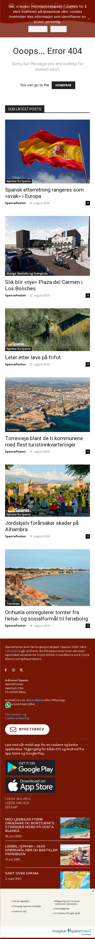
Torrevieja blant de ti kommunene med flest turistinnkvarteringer (44, 441)
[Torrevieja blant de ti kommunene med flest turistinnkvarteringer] (47, 404)
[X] (21, 670)
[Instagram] (13, 670)
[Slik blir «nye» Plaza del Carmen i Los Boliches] (47, 246)
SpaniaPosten (15, 203)
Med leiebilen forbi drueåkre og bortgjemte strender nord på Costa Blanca (29, 825)
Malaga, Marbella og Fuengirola (27, 273)
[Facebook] (5, 670)
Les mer (58, 29)
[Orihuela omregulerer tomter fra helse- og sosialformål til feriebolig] (47, 577)
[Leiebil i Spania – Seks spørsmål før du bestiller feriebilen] (75, 854)
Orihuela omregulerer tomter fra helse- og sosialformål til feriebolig (46, 615)
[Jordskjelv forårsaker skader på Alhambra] (47, 491)
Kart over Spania (22, 873)
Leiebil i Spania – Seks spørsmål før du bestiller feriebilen (31, 850)
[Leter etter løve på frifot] (47, 329)
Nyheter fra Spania (18, 181)
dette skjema (35, 700)
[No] (88, 18)
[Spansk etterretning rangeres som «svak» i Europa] (47, 151)
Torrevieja (13, 429)
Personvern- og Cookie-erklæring (17, 716)
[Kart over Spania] (75, 881)
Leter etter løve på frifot (33, 357)
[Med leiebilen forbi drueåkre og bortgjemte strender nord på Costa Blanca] (75, 827)
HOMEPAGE (63, 85)
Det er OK (38, 29)
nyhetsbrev (13, 651)
